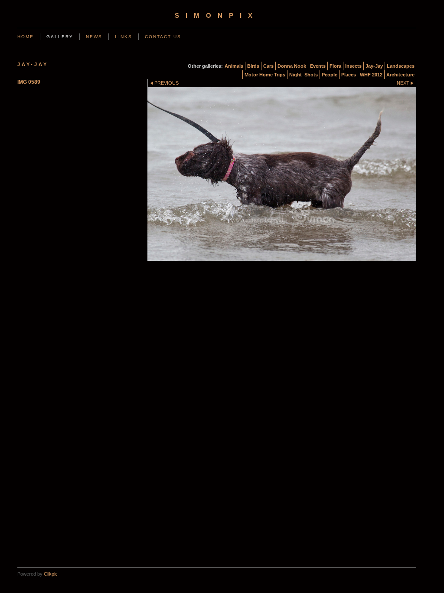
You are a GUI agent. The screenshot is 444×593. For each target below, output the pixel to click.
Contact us (163, 36)
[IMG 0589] (281, 174)
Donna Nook (292, 66)
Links (123, 36)
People (329, 74)
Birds (253, 66)
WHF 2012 (371, 74)
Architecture (400, 74)
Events (318, 66)
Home (25, 36)
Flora (335, 66)
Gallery (59, 36)
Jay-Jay (374, 66)
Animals (234, 66)
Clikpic (51, 574)
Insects (353, 66)
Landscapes (401, 66)
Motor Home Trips (265, 74)
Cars (268, 66)
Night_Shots (303, 74)
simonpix (217, 15)
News (94, 36)
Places (348, 74)
